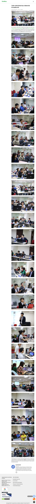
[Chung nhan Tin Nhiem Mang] (6, 497)
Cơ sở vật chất (15, 480)
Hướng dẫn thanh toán (16, 479)
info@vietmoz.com (7, 485)
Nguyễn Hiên (18, 464)
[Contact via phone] (34, 499)
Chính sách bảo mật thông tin (17, 482)
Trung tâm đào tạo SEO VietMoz (16, 28)
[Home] (16, 472)
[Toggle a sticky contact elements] (34, 502)
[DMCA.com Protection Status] (6, 499)
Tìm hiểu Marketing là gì (16, 485)
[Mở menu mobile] (33, 1)
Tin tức (22, 9)
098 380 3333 (6, 484)
